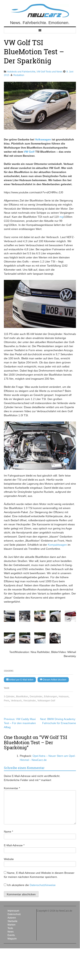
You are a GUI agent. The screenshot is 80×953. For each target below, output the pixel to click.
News (11, 931)
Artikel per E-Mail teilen (21, 679)
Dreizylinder (36, 696)
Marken (11, 924)
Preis (6, 700)
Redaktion (18, 75)
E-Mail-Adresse (14, 845)
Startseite (12, 921)
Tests (10, 928)
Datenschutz (14, 914)
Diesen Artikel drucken (54, 679)
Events (11, 935)
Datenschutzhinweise (43, 885)
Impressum (13, 910)
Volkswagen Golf (46, 700)
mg (61, 216)
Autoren (12, 917)
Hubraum (64, 696)
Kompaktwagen (57, 544)
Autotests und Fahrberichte (21, 71)
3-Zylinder (9, 696)
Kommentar (12, 788)
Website (9, 859)
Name (8, 831)
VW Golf (29, 151)
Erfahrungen (50, 696)
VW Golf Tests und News (49, 71)
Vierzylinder (29, 700)
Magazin (12, 938)
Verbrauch (16, 700)
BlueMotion (22, 696)
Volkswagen (43, 139)
